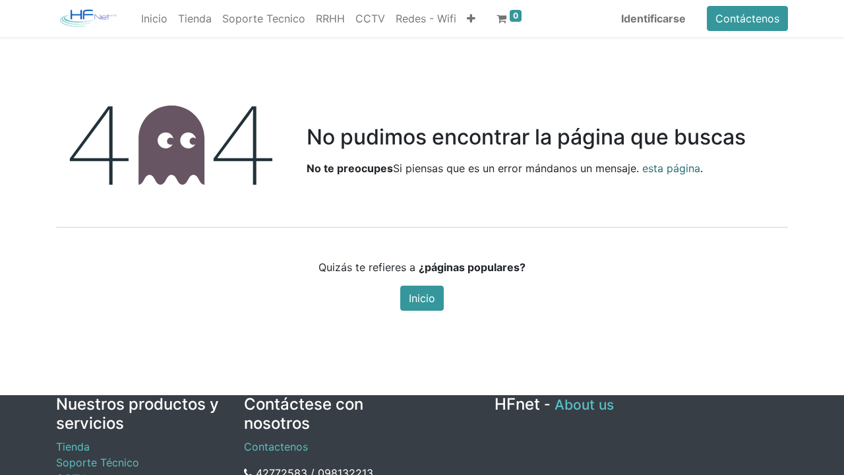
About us (584, 404)
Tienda (73, 446)
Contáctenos (747, 18)
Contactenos (276, 446)
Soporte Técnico (97, 462)
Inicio (422, 298)
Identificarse (653, 18)
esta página (671, 168)
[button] (471, 18)
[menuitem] (154, 18)
